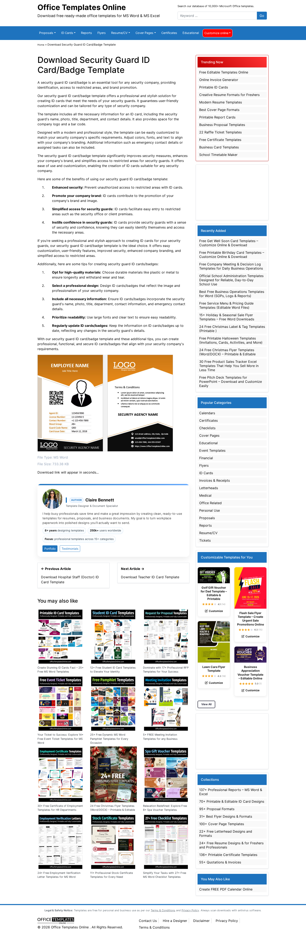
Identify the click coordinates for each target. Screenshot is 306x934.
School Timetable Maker (218, 155)
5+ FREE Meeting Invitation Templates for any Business (160, 736)
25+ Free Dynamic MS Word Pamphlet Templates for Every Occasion (109, 738)
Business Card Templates (219, 147)
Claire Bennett (99, 499)
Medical (205, 495)
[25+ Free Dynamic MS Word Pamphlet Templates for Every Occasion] (113, 702)
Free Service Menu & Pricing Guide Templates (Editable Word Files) (226, 305)
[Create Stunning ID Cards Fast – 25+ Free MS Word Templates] (60, 635)
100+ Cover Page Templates (221, 824)
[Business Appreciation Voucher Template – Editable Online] (250, 655)
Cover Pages (144, 33)
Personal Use (209, 510)
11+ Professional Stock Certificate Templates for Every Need (111, 874)
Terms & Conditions (154, 927)
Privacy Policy (227, 921)
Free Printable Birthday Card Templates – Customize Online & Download (231, 254)
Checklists (207, 428)
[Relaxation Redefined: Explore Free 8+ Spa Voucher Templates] (166, 774)
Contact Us (148, 921)
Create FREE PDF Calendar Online (226, 889)
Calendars (207, 413)
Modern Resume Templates (220, 102)
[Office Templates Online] (83, 920)
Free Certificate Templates (220, 140)
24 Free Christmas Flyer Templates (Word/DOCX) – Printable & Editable (112, 807)
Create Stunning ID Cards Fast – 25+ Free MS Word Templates (60, 669)
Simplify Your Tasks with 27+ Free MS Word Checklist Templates (164, 874)
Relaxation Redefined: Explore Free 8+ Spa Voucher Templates (165, 807)
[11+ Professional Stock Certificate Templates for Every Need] (113, 841)
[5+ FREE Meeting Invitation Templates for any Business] (166, 702)
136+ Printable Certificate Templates (228, 855)
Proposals (46, 33)
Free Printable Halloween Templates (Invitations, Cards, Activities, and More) (230, 340)
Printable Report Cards (217, 117)
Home (40, 44)
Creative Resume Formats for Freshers (229, 95)
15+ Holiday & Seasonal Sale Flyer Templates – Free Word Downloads (226, 317)
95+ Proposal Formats (216, 809)
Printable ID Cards (213, 87)
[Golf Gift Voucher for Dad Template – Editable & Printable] (214, 575)
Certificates (169, 33)
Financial (206, 458)
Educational (191, 33)
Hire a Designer (175, 921)
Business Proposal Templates (222, 125)
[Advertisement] (232, 192)
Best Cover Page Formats (219, 110)
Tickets (205, 540)
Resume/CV (119, 33)
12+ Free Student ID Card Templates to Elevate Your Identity (113, 669)
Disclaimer (201, 921)
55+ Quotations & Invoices (220, 862)
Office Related (210, 503)
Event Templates (212, 450)
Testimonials (70, 548)
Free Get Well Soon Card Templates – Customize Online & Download (228, 243)
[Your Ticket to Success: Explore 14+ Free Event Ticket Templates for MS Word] (60, 702)
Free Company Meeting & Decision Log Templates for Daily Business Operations (231, 266)
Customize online (216, 33)
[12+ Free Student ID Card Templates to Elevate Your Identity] (113, 635)
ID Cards (67, 33)
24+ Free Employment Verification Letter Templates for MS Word (58, 874)
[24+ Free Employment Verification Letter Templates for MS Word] (60, 841)
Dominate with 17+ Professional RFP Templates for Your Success (166, 669)
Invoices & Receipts (214, 480)
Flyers (101, 33)
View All (206, 704)
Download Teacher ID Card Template (150, 577)
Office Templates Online (81, 7)
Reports (86, 33)
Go (262, 16)
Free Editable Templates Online (223, 72)
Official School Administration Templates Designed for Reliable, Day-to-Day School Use (231, 280)
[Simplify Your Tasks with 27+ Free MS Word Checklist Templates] (166, 841)
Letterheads (208, 488)
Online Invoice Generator (218, 80)
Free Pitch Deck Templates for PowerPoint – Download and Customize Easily (230, 381)
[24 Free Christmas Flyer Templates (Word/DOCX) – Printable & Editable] (113, 774)
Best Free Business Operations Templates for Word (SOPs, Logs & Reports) (231, 294)
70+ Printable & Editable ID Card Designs (231, 801)
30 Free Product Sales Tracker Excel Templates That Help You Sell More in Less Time (229, 365)
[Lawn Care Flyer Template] (214, 642)
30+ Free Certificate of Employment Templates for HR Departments (60, 807)
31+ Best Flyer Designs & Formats (225, 816)
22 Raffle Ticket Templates (220, 132)
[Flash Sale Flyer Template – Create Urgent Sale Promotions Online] (250, 588)
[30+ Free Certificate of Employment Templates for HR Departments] (60, 774)
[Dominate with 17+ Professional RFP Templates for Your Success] (166, 635)
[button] (203, 604)
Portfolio (50, 548)
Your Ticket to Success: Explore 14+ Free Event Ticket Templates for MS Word (60, 738)
